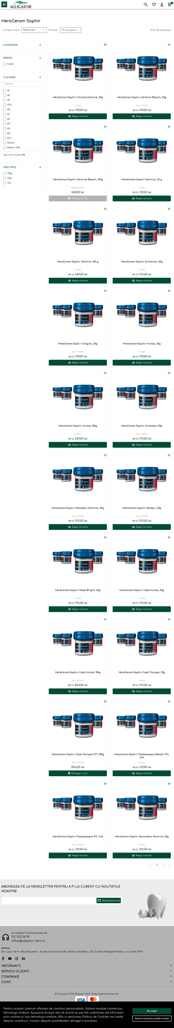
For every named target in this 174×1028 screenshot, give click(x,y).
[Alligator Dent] (20, 4)
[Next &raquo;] (170, 865)
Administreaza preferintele (152, 1018)
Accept (152, 1011)
